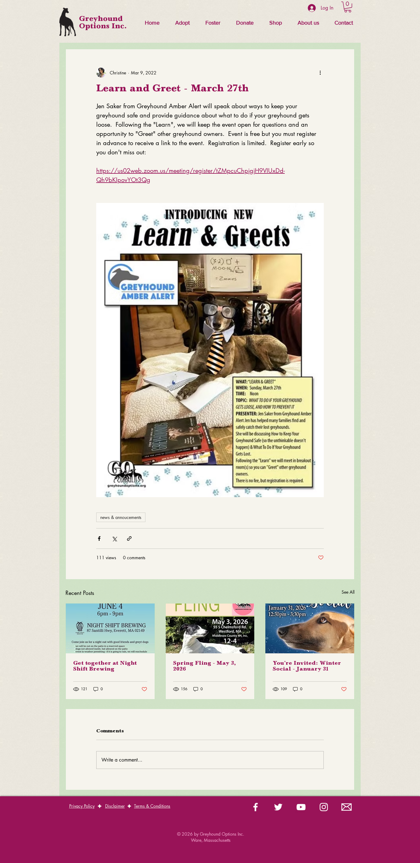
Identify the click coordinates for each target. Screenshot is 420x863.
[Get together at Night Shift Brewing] (110, 628)
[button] (182, 22)
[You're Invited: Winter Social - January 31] (309, 628)
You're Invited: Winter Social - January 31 (307, 666)
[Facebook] (255, 807)
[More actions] (320, 72)
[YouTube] (301, 807)
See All (348, 592)
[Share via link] (129, 538)
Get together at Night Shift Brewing (105, 666)
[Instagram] (323, 807)
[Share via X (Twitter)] (114, 538)
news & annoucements (120, 517)
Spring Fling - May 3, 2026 (204, 666)
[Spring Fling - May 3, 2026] (210, 628)
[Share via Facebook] (99, 538)
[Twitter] (278, 807)
